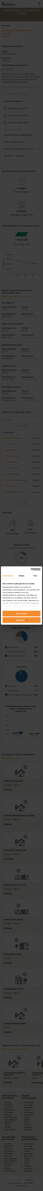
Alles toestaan (21, 613)
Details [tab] (21, 576)
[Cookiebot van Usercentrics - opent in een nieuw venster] (30, 569)
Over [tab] (35, 576)
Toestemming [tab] (8, 576)
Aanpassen (20, 620)
